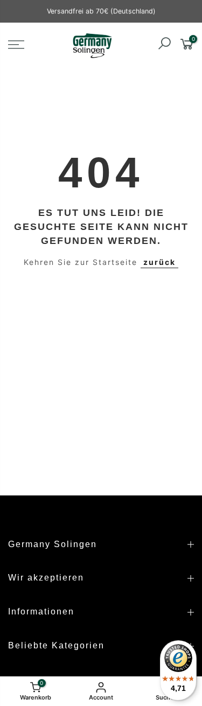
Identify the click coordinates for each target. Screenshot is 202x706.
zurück (159, 262)
